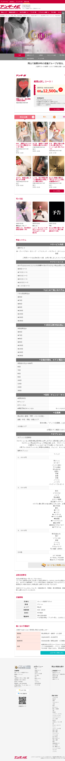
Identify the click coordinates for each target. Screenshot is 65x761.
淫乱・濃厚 (55, 740)
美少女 (54, 720)
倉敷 (54, 700)
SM (53, 710)
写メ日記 (53, 12)
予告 (50, 225)
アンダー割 (33, 12)
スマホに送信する (23, 693)
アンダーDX (19, 1)
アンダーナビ (4, 1)
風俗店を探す (12, 12)
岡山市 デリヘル (56, 672)
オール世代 (55, 744)
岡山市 (54, 699)
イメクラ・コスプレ (57, 713)
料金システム (38, 678)
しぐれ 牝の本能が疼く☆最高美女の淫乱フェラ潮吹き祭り (40, 179)
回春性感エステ (56, 743)
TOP (19, 55)
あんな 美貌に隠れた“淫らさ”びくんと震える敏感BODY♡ (56, 179)
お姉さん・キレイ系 (57, 722)
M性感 (54, 712)
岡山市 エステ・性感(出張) (59, 674)
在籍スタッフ (30, 55)
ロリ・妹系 (55, 718)
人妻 (54, 704)
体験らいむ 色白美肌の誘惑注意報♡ (23, 99)
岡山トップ (4, 12)
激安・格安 (55, 730)
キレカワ (55, 749)
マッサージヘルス (57, 715)
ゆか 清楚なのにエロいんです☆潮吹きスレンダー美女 (23, 145)
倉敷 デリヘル (56, 679)
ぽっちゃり (55, 707)
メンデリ (55, 751)
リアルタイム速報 (42, 12)
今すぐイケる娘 (51, 55)
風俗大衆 (26, 1)
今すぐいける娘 (38, 673)
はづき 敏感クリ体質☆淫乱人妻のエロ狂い (40, 144)
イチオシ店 (55, 697)
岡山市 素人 (55, 677)
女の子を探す (23, 12)
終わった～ (36, 225)
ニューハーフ (56, 733)
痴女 (54, 741)
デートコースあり (57, 748)
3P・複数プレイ (56, 746)
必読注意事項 (30, 58)
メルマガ (19, 58)
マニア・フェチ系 (57, 728)
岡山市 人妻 (55, 675)
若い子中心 (55, 736)
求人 (36, 676)
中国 (24, 6)
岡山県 (28, 6)
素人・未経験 (56, 708)
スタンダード (56, 702)
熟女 (54, 705)
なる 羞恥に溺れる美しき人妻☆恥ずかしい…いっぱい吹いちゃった (56, 146)
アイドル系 (55, 735)
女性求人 (12, 1)
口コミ (59, 12)
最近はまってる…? (21, 225)
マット (54, 727)
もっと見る (57, 109)
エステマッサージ (57, 717)
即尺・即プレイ (56, 738)
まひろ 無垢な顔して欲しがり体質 (23, 178)
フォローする (23, 690)
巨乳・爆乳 (55, 731)
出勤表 (41, 55)
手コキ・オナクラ (57, 725)
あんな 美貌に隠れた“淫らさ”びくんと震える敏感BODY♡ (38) (56, 229)
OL (53, 723)
